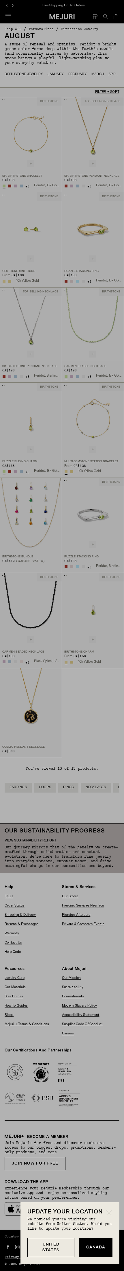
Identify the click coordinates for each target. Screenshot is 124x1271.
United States (50, 1247)
